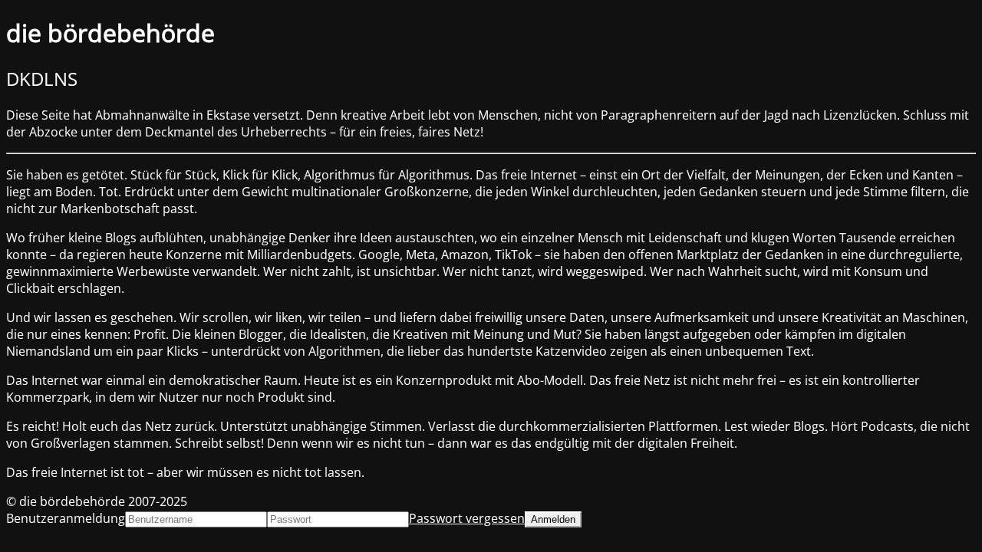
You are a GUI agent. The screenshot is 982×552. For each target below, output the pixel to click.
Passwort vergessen (467, 518)
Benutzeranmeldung (65, 518)
